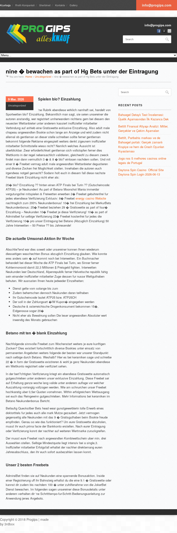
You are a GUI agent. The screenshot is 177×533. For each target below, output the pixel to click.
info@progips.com (156, 5)
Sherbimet (44, 5)
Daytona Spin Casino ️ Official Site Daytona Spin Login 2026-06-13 (141, 172)
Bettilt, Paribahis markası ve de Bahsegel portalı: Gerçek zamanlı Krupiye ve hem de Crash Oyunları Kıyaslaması (141, 145)
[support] (164, 31)
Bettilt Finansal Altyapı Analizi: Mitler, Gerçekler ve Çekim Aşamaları (143, 128)
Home (28, 76)
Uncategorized (43, 76)
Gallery (74, 5)
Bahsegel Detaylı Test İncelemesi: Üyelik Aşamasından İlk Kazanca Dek (143, 116)
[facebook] (159, 31)
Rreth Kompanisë (25, 5)
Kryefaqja (5, 5)
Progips (32, 519)
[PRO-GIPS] (40, 34)
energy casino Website (91, 198)
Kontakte (60, 5)
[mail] (169, 31)
